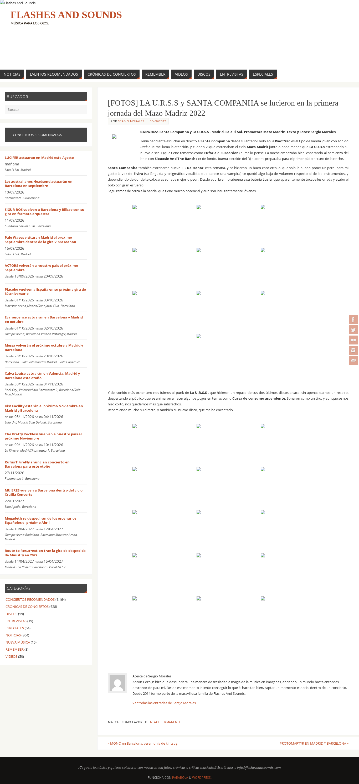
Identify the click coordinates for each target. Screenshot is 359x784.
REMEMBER (15, 649)
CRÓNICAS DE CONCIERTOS (27, 606)
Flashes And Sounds (66, 15)
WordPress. (202, 777)
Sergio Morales (131, 121)
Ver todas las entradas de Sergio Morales (166, 703)
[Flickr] (353, 340)
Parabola (180, 777)
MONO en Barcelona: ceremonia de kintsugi (143, 743)
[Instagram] (353, 350)
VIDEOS (11, 656)
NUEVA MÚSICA (18, 642)
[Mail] (353, 360)
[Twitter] (353, 329)
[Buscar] (80, 111)
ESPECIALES (15, 628)
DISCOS (11, 613)
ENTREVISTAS (16, 621)
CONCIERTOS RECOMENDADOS (30, 599)
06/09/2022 (158, 121)
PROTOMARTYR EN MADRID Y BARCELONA (314, 743)
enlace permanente (164, 722)
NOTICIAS (13, 635)
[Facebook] (353, 319)
